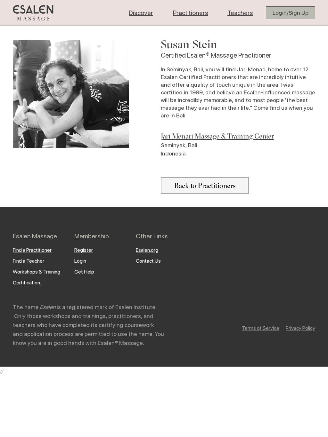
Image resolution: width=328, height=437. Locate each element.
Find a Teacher (28, 261)
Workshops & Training (36, 272)
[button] (141, 12)
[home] (33, 12)
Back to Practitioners (204, 185)
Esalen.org (147, 250)
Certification (26, 283)
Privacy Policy (300, 328)
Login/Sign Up (290, 12)
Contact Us (148, 261)
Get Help (84, 272)
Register (83, 250)
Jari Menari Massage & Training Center (217, 136)
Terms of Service (260, 328)
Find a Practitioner (32, 250)
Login (80, 261)
